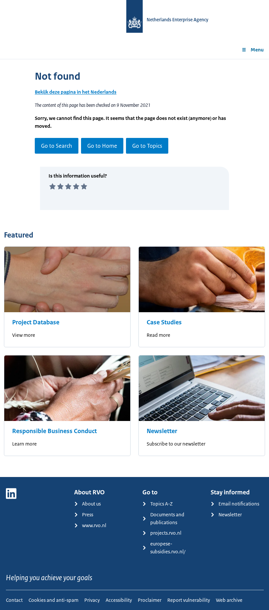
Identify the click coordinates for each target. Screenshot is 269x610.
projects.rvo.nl (165, 533)
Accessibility (119, 600)
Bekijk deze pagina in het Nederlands (75, 92)
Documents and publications (167, 518)
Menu (257, 50)
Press (87, 514)
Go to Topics (147, 145)
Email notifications (238, 504)
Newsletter (162, 431)
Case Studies (164, 322)
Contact (14, 600)
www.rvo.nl (94, 525)
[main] (134, 268)
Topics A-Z (161, 504)
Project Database (35, 322)
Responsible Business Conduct (54, 431)
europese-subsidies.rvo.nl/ (167, 548)
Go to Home (102, 145)
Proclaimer (149, 600)
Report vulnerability (188, 600)
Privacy (92, 600)
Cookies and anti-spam (53, 600)
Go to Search (56, 145)
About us (91, 504)
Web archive (229, 600)
